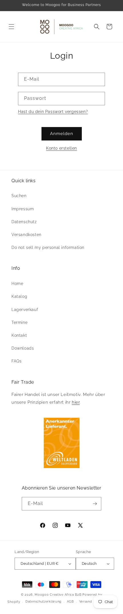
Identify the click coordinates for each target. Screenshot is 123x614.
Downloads (22, 348)
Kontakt (19, 335)
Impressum (22, 209)
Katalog (19, 296)
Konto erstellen (61, 148)
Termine (19, 322)
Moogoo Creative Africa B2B (58, 595)
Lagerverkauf (24, 309)
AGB (70, 601)
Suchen (19, 195)
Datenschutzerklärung (43, 601)
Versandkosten (26, 234)
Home (17, 283)
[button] (11, 26)
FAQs (16, 361)
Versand (85, 601)
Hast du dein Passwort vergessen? (53, 111)
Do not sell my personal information (47, 247)
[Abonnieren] (94, 503)
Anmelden (61, 133)
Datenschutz (24, 221)
